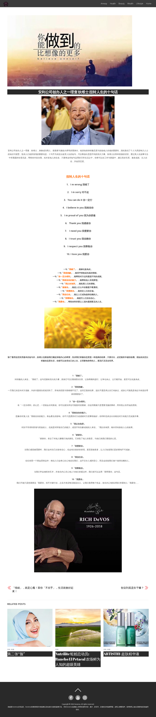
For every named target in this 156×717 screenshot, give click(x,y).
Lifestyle (139, 3)
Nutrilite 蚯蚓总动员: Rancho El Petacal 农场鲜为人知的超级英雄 (77, 659)
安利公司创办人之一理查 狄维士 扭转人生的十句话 (78, 91)
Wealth (130, 3)
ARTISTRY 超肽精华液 (121, 653)
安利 (8, 649)
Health (113, 3)
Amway (104, 3)
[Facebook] (71, 697)
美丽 (12, 649)
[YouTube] (78, 697)
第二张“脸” (16, 653)
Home (148, 3)
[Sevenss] (5, 6)
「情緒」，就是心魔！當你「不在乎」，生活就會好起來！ (42, 589)
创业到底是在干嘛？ (132, 587)
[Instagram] (85, 697)
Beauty (121, 3)
